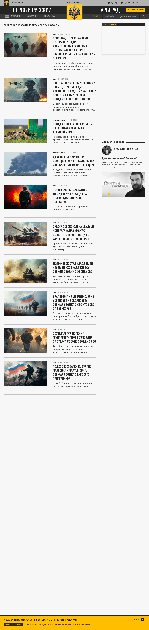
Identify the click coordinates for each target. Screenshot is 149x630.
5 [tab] (119, 194)
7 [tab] (125, 194)
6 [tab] (122, 194)
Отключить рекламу (136, 10)
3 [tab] (113, 194)
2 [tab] (109, 194)
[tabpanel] (123, 184)
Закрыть (136, 620)
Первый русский (32, 9)
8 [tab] (128, 194)
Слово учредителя (113, 141)
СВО (54, 34)
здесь (87, 624)
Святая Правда (110, 24)
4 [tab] (116, 194)
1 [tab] (107, 194)
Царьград (109, 9)
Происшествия (59, 120)
